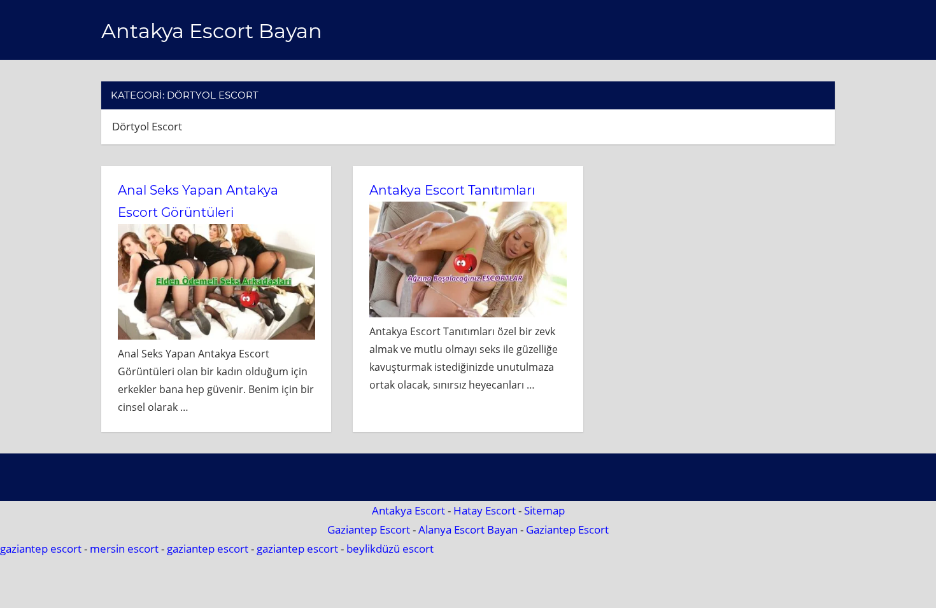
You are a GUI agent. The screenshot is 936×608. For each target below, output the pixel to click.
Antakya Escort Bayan (211, 30)
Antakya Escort (408, 510)
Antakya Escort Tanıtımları (452, 190)
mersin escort (124, 548)
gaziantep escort (41, 548)
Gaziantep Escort (368, 529)
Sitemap (544, 510)
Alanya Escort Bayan (468, 529)
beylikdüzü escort (390, 548)
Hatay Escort (484, 510)
